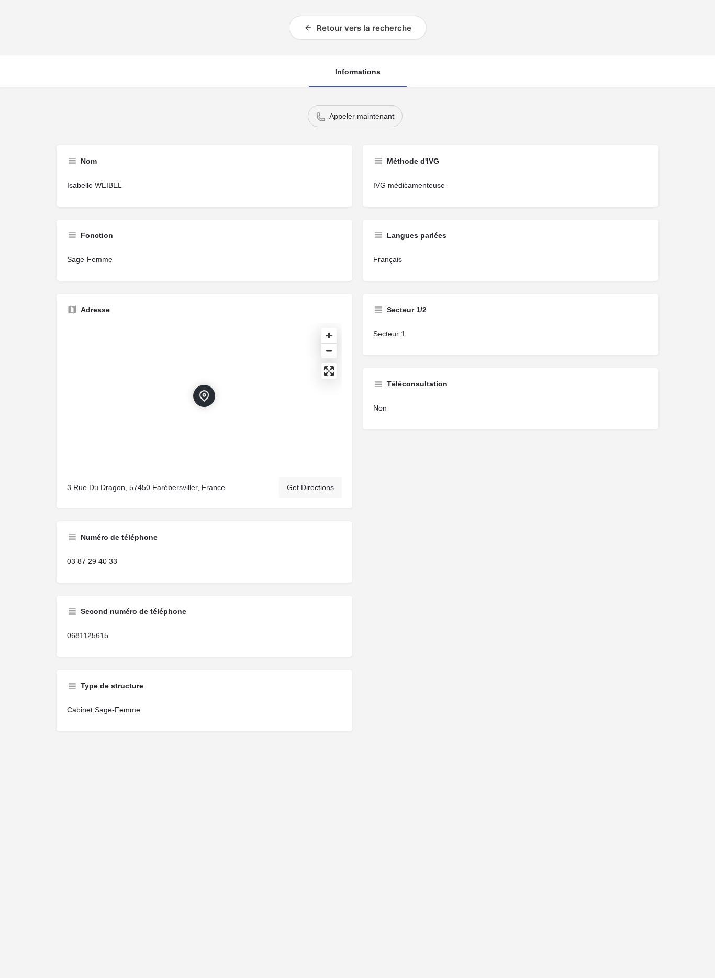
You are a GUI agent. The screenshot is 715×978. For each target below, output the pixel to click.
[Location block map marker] (204, 396)
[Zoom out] (329, 350)
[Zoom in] (329, 335)
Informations (358, 71)
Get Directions (310, 487)
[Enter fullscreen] (329, 371)
